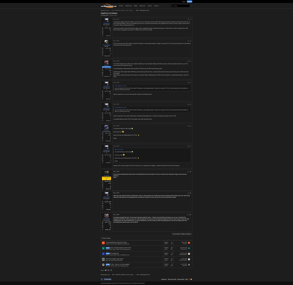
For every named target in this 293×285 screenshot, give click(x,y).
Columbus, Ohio (108, 76)
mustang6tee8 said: (120, 85)
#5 (190, 104)
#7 (190, 146)
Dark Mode (108, 279)
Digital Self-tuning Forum (123, 243)
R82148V (108, 265)
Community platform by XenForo (116, 283)
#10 (190, 214)
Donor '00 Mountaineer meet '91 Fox (120, 247)
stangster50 (105, 15)
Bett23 (107, 255)
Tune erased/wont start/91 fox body (116, 242)
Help (186, 279)
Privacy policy (180, 279)
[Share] (188, 19)
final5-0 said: (118, 149)
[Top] (189, 279)
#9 (190, 193)
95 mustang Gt (114, 253)
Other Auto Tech (118, 260)
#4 (190, 82)
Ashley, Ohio (108, 229)
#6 (190, 126)
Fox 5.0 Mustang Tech (125, 249)
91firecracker (109, 249)
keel (107, 260)
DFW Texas (108, 141)
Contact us (164, 279)
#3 (190, 61)
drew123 (108, 243)
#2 (190, 41)
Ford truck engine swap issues (114, 259)
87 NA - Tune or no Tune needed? (120, 264)
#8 (190, 171)
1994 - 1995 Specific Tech (123, 255)
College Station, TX (108, 55)
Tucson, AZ (108, 188)
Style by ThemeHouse (139, 283)
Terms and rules (172, 279)
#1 (190, 19)
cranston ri (108, 35)
